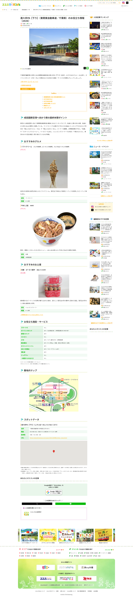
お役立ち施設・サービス (50, 103)
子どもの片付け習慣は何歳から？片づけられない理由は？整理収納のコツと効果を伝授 (106, 288)
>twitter (127, 3)
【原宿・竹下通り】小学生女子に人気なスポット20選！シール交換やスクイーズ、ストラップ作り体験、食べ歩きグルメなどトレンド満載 (106, 106)
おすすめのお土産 (48, 101)
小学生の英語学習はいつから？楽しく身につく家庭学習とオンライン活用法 (106, 252)
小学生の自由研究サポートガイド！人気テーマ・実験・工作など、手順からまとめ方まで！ (106, 130)
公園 (72, 556)
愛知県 (28, 556)
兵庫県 (22, 556)
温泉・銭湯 (97, 556)
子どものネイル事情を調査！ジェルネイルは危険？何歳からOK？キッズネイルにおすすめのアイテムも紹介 (106, 239)
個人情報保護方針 (81, 591)
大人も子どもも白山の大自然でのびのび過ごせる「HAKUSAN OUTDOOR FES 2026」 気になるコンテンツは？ (107, 155)
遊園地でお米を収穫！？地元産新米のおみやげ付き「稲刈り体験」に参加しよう (106, 184)
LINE (87, 68)
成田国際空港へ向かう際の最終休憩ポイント (54, 97)
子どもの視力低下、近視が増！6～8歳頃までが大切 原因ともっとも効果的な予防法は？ (106, 277)
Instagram (123, 3)
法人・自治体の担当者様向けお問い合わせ (72, 585)
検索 (119, 3)
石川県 (104, 162)
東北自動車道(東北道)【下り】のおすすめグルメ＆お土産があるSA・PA (106, 35)
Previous (30, 538)
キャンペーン (58, 6)
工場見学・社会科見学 (87, 556)
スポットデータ (47, 107)
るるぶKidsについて (40, 591)
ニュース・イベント (46, 6)
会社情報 (95, 591)
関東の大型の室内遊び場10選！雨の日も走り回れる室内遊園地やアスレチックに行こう (106, 45)
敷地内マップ (47, 105)
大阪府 (53, 553)
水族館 (81, 553)
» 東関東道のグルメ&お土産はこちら (31, 315)
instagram (92, 207)
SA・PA (30, 23)
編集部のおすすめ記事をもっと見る (101, 323)
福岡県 (34, 556)
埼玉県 (104, 177)
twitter (85, 68)
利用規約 (90, 591)
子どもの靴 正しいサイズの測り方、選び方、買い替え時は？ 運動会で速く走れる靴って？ (106, 264)
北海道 (47, 553)
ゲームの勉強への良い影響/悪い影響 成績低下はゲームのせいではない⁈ (106, 313)
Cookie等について (71, 591)
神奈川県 (29, 553)
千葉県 (23, 23)
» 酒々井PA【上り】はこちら (29, 82)
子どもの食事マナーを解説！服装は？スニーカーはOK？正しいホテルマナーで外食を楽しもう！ (106, 301)
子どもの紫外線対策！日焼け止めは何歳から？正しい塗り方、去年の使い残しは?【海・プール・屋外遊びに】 (106, 226)
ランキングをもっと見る (104, 140)
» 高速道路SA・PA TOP (28, 89)
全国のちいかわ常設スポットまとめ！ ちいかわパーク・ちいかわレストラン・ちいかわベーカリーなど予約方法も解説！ (106, 58)
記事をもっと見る (106, 196)
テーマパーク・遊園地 (105, 553)
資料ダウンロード (88, 585)
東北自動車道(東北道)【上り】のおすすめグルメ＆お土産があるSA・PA (106, 94)
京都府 (59, 553)
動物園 (77, 556)
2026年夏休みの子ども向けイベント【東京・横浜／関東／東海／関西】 (106, 71)
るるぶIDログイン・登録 (52, 591)
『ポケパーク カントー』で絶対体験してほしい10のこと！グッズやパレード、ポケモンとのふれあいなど (107, 83)
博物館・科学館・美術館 (92, 553)
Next (103, 538)
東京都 (22, 553)
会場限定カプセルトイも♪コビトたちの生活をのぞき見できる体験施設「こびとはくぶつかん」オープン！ (106, 170)
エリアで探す (89, 6)
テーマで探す (79, 6)
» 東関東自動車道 (25, 85)
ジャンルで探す (68, 6)
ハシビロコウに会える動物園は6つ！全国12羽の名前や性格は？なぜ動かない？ (107, 120)
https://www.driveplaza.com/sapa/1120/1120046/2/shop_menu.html (48, 438)
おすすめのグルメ (48, 99)
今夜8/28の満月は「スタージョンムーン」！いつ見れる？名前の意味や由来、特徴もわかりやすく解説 (106, 25)
